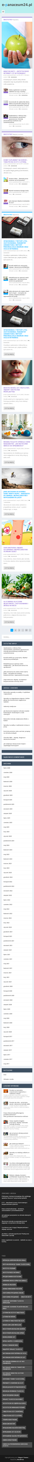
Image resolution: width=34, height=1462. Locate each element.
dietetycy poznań (9, 1268)
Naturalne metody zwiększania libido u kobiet (16, 719)
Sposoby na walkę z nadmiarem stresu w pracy (16, 726)
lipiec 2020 (7, 1009)
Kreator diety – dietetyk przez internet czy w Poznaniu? (16, 72)
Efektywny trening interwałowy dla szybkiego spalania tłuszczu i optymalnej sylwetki (16, 1197)
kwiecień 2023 (8, 859)
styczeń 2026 (8, 791)
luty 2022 (6, 923)
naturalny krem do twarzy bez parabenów (14, 1368)
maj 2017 (6, 1064)
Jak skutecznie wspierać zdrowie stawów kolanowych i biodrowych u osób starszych (16, 712)
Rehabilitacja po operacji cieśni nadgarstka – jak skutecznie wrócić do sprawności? (19, 279)
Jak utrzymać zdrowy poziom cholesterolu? (18, 1134)
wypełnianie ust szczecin (11, 1432)
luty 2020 (6, 1027)
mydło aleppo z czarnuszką (12, 1341)
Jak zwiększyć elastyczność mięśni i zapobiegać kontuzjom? (15, 744)
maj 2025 (6, 827)
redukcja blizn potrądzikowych (14, 1387)
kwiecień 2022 (8, 913)
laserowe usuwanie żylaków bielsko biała (15, 1307)
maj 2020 (6, 1018)
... (22, 630)
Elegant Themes (23, 1457)
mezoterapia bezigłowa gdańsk (14, 1329)
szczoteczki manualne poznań (14, 1407)
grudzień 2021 (8, 932)
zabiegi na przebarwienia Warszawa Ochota (15, 1445)
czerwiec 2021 (8, 959)
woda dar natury (9, 1424)
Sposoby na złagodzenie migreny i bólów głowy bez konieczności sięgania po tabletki (16, 700)
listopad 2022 (8, 882)
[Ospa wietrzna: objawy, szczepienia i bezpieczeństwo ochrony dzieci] (17, 532)
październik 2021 (9, 941)
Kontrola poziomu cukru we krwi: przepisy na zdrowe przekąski (17, 732)
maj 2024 (6, 845)
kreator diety (26, 1297)
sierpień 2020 (8, 1004)
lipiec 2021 (7, 954)
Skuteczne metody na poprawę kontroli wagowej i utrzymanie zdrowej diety (14, 1222)
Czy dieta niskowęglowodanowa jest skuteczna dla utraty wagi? (19, 1164)
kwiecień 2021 (8, 968)
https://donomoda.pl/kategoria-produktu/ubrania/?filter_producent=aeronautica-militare (16, 1114)
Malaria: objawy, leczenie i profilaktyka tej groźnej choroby (19, 1176)
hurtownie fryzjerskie (11, 1297)
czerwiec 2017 (8, 1059)
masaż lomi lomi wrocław (12, 1325)
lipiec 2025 (7, 818)
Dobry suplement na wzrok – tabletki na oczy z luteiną (18, 90)
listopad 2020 (8, 991)
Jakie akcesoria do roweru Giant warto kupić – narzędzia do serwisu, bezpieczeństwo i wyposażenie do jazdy (16, 293)
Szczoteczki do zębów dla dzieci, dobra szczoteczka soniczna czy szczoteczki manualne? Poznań (19, 103)
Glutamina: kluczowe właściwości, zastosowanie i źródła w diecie (16, 604)
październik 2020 (9, 995)
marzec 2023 (8, 863)
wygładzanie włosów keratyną (14, 1428)
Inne (10, 126)
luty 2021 (6, 977)
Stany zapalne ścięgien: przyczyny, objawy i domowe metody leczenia (18, 1122)
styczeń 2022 (8, 927)
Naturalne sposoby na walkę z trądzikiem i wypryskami (17, 693)
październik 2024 (9, 841)
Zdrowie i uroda (13, 95)
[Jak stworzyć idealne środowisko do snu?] (6, 202)
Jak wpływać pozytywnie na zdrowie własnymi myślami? (16, 1216)
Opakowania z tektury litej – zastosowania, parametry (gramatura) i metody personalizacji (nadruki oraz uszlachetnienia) (15, 119)
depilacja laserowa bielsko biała (14, 1260)
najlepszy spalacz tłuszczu (12, 1349)
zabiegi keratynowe (10, 1440)
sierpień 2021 (8, 950)
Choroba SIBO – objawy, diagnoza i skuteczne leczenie (15, 738)
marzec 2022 (8, 918)
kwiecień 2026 (8, 781)
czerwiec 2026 (8, 772)
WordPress (20, 1459)
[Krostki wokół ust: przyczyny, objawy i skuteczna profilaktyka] (6, 266)
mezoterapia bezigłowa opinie (13, 1333)
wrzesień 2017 (8, 1045)
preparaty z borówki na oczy (13, 1383)
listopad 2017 (8, 1036)
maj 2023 (6, 854)
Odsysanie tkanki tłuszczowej (13, 1379)
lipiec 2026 (7, 768)
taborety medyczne (10, 706)
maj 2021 (6, 963)
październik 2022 (9, 886)
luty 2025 (6, 832)
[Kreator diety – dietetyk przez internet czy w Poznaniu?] (17, 45)
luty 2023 (6, 868)
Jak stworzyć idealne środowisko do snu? (19, 202)
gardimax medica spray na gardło (14, 1280)
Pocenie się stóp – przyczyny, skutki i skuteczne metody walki (19, 1103)
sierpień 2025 (8, 813)
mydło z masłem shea (10, 1345)
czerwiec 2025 (8, 822)
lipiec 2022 (7, 900)
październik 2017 (9, 1041)
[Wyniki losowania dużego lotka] (6, 191)
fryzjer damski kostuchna (12, 1276)
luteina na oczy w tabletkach (13, 1312)
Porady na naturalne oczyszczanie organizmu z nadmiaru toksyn (17, 1091)
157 (26, 630)
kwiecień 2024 (8, 850)
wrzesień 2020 (8, 1000)
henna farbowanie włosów (12, 1289)
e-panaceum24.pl (11, 75)
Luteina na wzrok (9, 1317)
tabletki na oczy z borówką (13, 1411)
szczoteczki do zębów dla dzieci (14, 1403)
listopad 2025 (8, 800)
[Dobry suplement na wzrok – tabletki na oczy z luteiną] (6, 91)
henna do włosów (9, 1285)
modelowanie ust (9, 1337)
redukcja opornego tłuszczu (13, 1391)
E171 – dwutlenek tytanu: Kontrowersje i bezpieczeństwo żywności (14, 1203)
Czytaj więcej (9, 354)
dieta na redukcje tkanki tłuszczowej (16, 1264)
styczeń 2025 (8, 836)
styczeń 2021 (8, 982)
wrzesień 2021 (8, 945)
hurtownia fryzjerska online (13, 1293)
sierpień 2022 (8, 895)
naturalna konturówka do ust (14, 1357)
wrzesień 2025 (8, 809)
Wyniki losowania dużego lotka (19, 190)
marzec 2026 (8, 786)
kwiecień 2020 (8, 1023)
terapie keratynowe (10, 1419)
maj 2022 (6, 909)
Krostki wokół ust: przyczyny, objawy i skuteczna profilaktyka (19, 266)
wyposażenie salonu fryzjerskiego (15, 1436)
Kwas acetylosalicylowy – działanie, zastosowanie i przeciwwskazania (13, 1209)
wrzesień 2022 (8, 891)
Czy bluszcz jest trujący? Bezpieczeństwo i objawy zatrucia (15, 1228)
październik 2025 (9, 804)
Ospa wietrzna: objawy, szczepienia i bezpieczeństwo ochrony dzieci (16, 550)
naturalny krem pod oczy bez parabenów (13, 1374)
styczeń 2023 (8, 872)
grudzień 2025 (8, 795)
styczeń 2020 (8, 1032)
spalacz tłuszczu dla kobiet (13, 1399)
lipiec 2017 (7, 1055)
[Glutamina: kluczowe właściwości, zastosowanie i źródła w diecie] (17, 586)
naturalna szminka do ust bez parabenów (13, 1362)
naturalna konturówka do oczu (14, 1353)
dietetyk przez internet (11, 1272)
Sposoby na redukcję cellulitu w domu (19, 1153)
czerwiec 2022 (8, 904)
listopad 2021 (8, 936)
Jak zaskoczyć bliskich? (16, 1144)
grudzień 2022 (8, 877)
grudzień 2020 (8, 986)
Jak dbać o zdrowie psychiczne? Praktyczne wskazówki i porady (15, 1234)
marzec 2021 (8, 973)
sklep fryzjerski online (11, 1395)
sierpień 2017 (8, 1050)
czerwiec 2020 (8, 1014)
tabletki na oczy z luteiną (12, 1415)
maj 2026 (6, 777)
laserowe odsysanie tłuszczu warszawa (13, 1302)
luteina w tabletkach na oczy (13, 1321)
